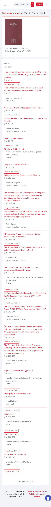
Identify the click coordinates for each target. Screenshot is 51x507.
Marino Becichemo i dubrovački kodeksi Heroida (23, 108)
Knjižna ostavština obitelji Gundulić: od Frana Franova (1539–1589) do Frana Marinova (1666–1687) (25, 294)
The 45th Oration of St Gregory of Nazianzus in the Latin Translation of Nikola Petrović (25, 248)
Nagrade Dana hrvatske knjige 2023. (18, 370)
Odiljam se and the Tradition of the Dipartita (22, 175)
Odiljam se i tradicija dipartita (16, 164)
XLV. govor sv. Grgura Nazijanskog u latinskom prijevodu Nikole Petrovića (22, 235)
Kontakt (37, 497)
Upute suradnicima (11, 434)
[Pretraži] (32, 4)
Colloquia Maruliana (12, 13)
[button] (46, 4)
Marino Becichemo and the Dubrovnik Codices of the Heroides (25, 119)
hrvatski (11, 115)
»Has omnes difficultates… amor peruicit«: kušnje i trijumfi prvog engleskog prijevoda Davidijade (24, 89)
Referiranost (9, 414)
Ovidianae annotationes (13, 138)
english (39, 4)
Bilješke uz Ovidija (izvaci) (14, 149)
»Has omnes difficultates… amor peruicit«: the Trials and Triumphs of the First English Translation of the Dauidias (25, 75)
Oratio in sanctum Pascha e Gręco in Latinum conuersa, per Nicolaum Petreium (22, 268)
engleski (12, 84)
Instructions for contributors (15, 454)
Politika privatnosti (36, 494)
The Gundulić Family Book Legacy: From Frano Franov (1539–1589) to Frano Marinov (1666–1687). (25, 307)
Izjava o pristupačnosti (37, 491)
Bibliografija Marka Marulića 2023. (17, 394)
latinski (11, 145)
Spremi (33, 504)
